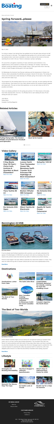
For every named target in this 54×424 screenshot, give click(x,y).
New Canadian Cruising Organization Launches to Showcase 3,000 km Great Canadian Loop (26, 300)
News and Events (6, 15)
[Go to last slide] (2, 127)
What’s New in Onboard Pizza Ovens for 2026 (42, 370)
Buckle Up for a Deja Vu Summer (44, 386)
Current (12, 15)
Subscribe (44, 4)
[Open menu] (51, 5)
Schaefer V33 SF (44, 162)
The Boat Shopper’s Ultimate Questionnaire (26, 370)
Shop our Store (13, 406)
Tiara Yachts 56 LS (10, 192)
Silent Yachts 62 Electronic (27, 208)
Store (47, 6)
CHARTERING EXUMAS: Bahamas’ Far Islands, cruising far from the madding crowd (43, 285)
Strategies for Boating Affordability (10, 369)
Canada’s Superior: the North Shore (43, 303)
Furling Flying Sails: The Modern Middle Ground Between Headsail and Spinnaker (12, 139)
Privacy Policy (27, 412)
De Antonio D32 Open (10, 208)
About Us (14, 404)
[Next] (52, 127)
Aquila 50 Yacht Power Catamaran (44, 209)
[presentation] (13, 124)
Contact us (27, 414)
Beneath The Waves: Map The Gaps (9, 385)
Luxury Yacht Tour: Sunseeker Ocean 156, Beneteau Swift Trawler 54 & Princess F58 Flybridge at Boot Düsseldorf (27, 169)
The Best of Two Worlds (8, 298)
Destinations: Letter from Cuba (9, 282)
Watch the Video (7, 174)
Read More (5, 264)
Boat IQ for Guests (35, 138)
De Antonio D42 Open (44, 192)
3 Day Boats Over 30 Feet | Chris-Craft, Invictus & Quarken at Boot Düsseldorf (10, 167)
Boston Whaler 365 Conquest (27, 192)
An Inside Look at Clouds (25, 386)
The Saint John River (26, 281)
